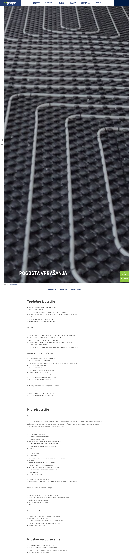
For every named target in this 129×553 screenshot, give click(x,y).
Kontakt (117, 3)
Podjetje (98, 2)
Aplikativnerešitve (36, 2)
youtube (2, 144)
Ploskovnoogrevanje (73, 2)
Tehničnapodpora (123, 273)
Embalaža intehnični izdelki (85, 2)
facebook (2, 140)
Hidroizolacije (49, 2)
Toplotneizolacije (61, 2)
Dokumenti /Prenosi (124, 279)
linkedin (2, 148)
